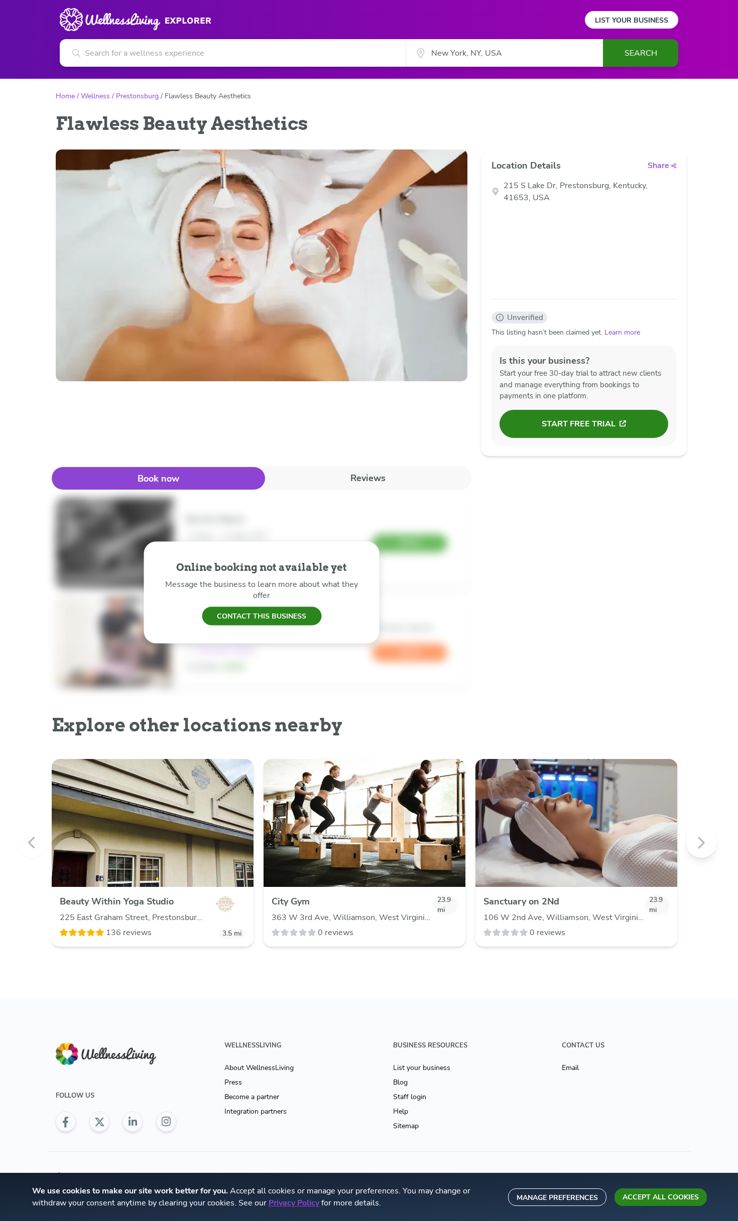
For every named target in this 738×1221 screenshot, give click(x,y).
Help (400, 1111)
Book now (158, 479)
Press (233, 1082)
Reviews (368, 478)
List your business (421, 1068)
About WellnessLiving (259, 1068)
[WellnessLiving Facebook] (66, 1121)
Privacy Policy (294, 1202)
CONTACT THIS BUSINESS (261, 616)
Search (641, 53)
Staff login (409, 1097)
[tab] (158, 478)
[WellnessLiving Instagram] (166, 1121)
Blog (400, 1082)
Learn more (622, 332)
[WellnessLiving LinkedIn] (132, 1121)
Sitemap (406, 1126)
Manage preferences (557, 1197)
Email (570, 1068)
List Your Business (631, 20)
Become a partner (251, 1097)
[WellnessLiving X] (99, 1121)
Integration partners (255, 1111)
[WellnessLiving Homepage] (116, 1054)
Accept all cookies (661, 1197)
